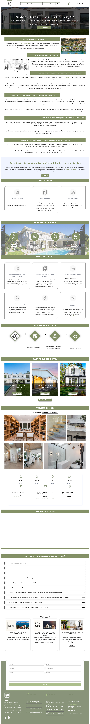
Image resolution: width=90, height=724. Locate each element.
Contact (52, 3)
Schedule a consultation (71, 169)
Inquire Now (44, 27)
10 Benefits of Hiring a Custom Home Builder (55, 702)
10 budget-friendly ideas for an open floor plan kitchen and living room (54, 710)
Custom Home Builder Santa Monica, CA (33, 709)
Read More (17, 642)
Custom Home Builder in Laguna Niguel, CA (34, 713)
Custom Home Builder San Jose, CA (33, 706)
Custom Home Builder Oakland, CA (33, 702)
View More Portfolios (45, 400)
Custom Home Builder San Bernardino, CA (33, 705)
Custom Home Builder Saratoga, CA (33, 710)
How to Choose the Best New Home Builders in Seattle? (54, 714)
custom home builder (25, 43)
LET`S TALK (45, 175)
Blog (58, 3)
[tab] (33, 412)
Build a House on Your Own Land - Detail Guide (54, 700)
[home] (9, 4)
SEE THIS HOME (17, 393)
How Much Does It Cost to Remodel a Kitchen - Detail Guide (55, 707)
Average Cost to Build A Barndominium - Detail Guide (54, 704)
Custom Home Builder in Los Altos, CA (33, 715)
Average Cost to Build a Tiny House (53, 712)
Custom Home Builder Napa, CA (32, 701)
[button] (30, 3)
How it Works (68, 77)
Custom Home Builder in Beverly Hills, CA (34, 700)
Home (23, 3)
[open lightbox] (25, 428)
